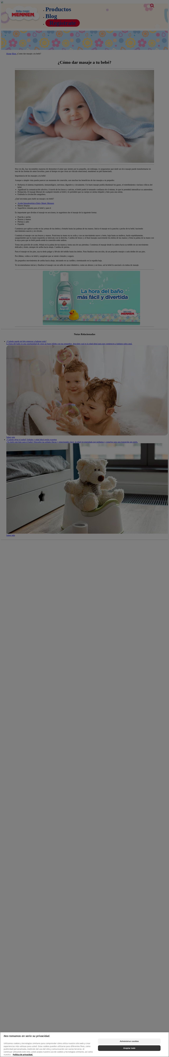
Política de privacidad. (23, 1054)
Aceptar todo (129, 1048)
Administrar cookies (129, 1041)
